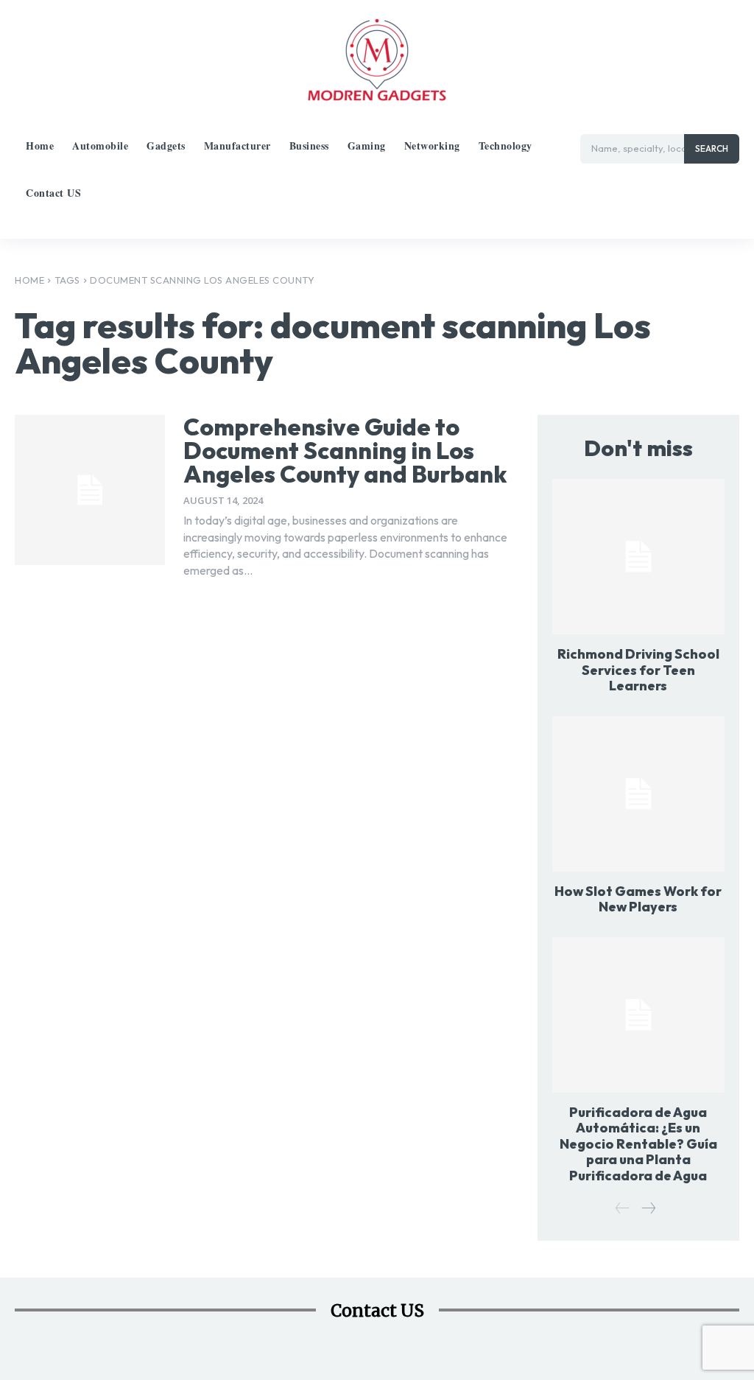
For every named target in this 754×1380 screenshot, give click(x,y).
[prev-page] (623, 1209)
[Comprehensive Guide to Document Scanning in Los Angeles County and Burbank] (90, 490)
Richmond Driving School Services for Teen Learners (638, 669)
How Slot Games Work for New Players (638, 899)
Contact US (377, 1310)
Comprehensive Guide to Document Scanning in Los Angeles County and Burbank (345, 450)
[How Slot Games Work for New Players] (638, 794)
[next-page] (648, 1209)
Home (29, 280)
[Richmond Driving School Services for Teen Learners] (638, 556)
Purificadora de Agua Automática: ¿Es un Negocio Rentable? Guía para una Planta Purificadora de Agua (638, 1144)
